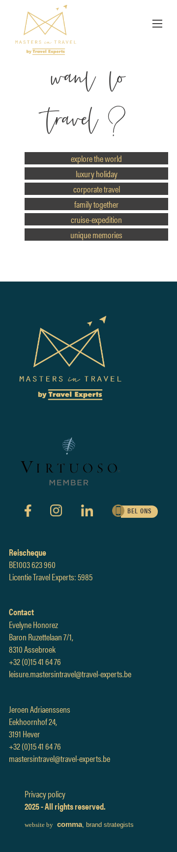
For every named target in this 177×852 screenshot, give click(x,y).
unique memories (96, 234)
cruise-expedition (96, 219)
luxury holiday (97, 173)
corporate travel (96, 189)
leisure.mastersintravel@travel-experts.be (70, 673)
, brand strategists (79, 824)
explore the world (96, 158)
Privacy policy (45, 794)
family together (96, 204)
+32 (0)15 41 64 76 (35, 661)
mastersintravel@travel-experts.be (59, 758)
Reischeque (27, 552)
